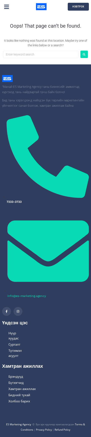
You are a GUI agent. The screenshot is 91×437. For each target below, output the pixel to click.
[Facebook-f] (6, 311)
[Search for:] (40, 54)
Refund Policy (62, 429)
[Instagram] (18, 311)
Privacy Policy (44, 429)
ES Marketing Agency (18, 424)
